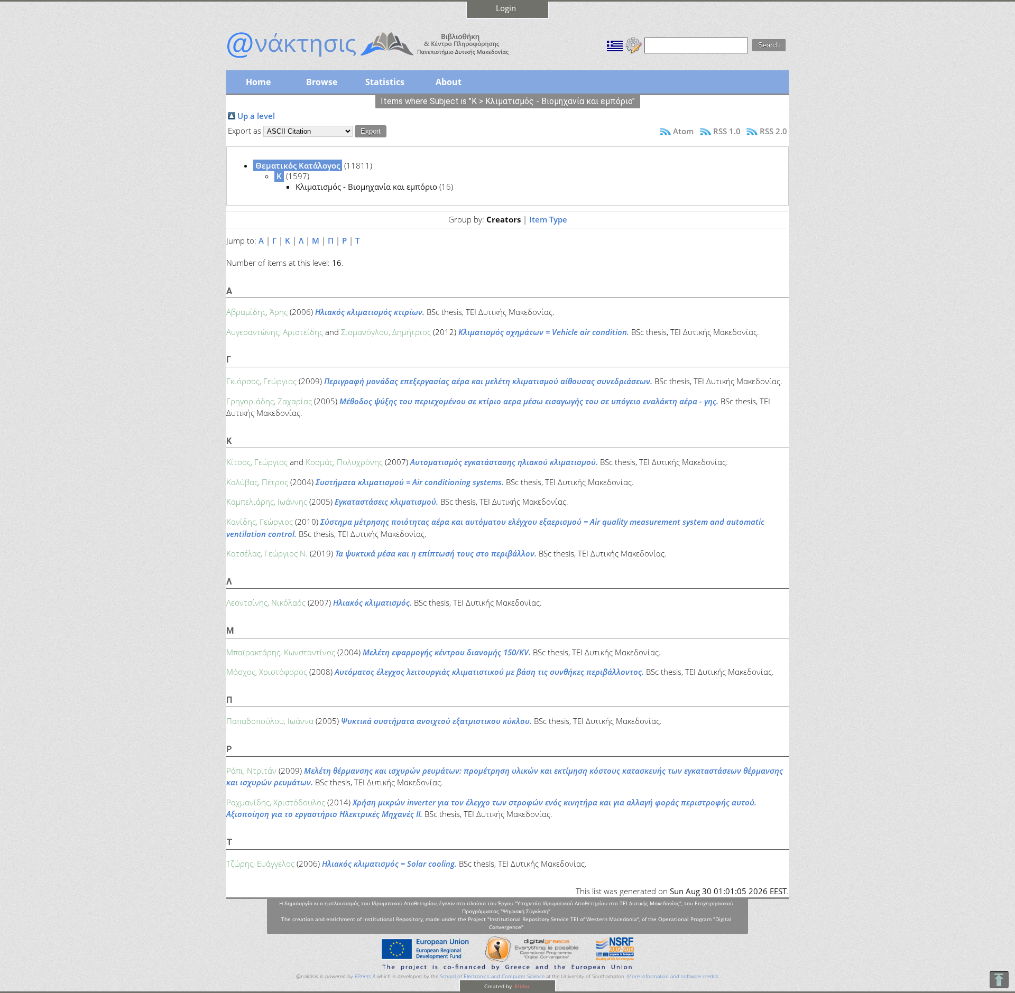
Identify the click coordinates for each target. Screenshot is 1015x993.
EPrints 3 (365, 976)
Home (258, 82)
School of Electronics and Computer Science (492, 976)
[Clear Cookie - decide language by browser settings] (633, 44)
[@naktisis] (384, 59)
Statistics (384, 82)
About (449, 82)
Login (506, 8)
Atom (683, 131)
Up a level (256, 115)
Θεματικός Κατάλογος (297, 165)
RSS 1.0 (727, 131)
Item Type (548, 219)
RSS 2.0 (773, 131)
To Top (998, 979)
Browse (321, 82)
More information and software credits (672, 976)
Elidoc (521, 986)
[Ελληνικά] (614, 44)
